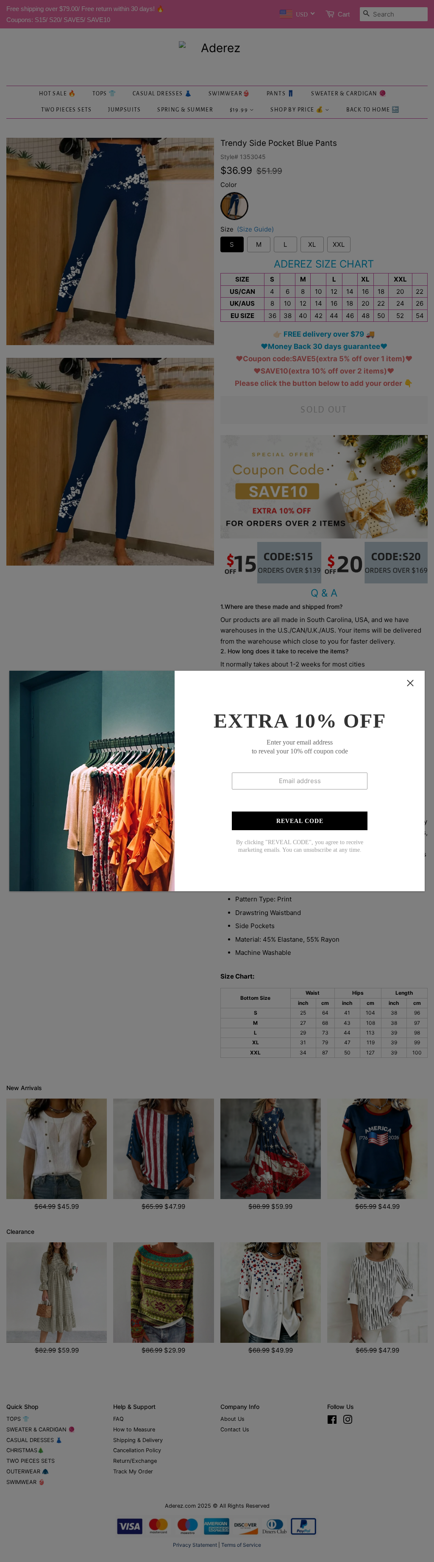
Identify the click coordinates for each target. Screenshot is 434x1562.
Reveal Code (299, 821)
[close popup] (410, 683)
